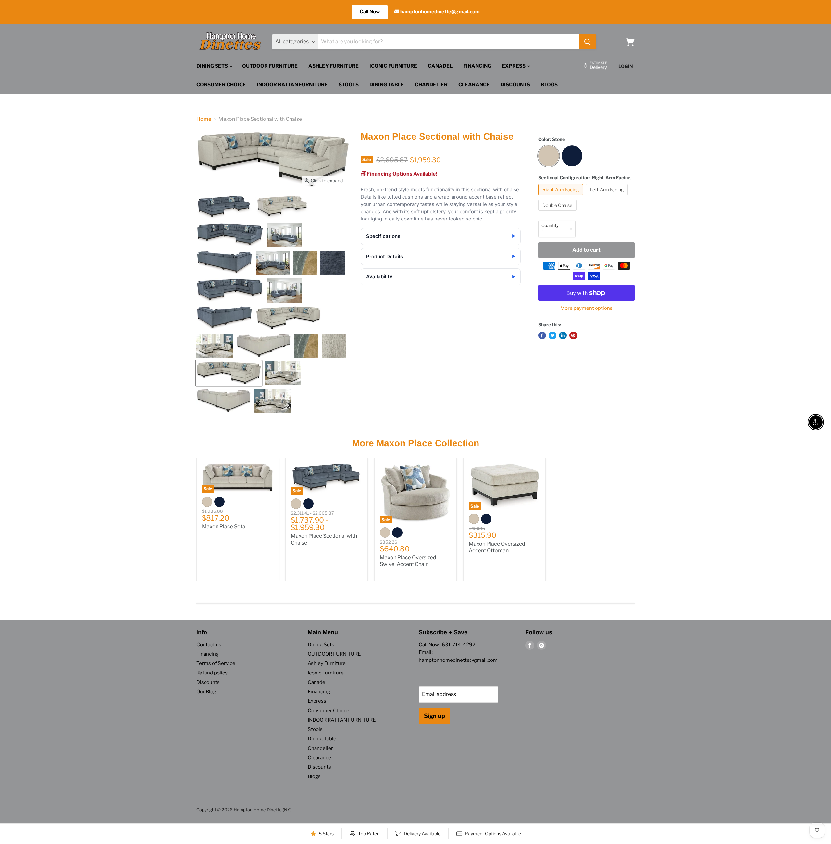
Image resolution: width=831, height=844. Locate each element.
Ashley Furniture (333, 66)
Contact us (208, 645)
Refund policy (212, 673)
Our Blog (206, 692)
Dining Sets (212, 66)
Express (514, 66)
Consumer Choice (221, 85)
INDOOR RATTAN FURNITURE (292, 85)
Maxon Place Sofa (223, 526)
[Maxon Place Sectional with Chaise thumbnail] (224, 207)
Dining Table (386, 85)
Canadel (440, 66)
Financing (477, 66)
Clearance (474, 85)
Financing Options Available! (401, 174)
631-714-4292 (458, 645)
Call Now (370, 12)
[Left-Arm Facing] (607, 197)
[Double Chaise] (558, 212)
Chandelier (431, 85)
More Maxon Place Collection (415, 443)
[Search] (587, 41)
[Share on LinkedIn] (563, 335)
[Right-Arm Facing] (561, 197)
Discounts (515, 85)
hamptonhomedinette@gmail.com (439, 12)
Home (203, 119)
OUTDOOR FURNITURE (270, 66)
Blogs (549, 85)
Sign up (434, 715)
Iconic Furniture (393, 66)
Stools (349, 85)
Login (625, 66)
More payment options (586, 308)
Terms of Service (215, 663)
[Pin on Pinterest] (573, 335)
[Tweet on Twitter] (552, 335)
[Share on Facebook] (542, 335)
